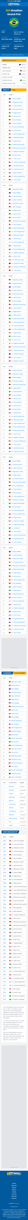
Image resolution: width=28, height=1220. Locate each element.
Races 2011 (8, 55)
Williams (11, 815)
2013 (4, 862)
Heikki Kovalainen (19, 151)
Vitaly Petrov (17, 130)
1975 (4, 992)
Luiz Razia (16, 528)
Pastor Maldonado (19, 176)
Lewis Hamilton (17, 173)
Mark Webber (17, 99)
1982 (4, 968)
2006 (4, 883)
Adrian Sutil (17, 116)
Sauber (11, 808)
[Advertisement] (14, 652)
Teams (14, 1192)
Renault (11, 800)
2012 (4, 865)
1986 (4, 953)
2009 (4, 872)
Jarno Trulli (16, 158)
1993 (4, 929)
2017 (4, 848)
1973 (4, 999)
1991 (4, 936)
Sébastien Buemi (18, 137)
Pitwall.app (16, 1203)
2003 (4, 893)
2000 (4, 904)
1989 (4, 943)
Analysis (14, 1198)
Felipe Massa (17, 113)
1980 (4, 975)
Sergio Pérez (17, 141)
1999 (4, 908)
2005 (4, 886)
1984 (4, 960)
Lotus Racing (13, 818)
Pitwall (3, 55)
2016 (4, 851)
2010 (4, 869)
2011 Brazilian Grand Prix (18, 55)
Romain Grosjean (18, 500)
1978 (4, 982)
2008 (4, 876)
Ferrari (11, 793)
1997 (4, 915)
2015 (4, 855)
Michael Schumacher (19, 148)
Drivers (14, 1190)
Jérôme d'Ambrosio (20, 162)
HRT (10, 822)
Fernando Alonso (18, 109)
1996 (4, 918)
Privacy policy (14, 1206)
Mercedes (12, 797)
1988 (4, 946)
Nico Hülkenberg (18, 486)
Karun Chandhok (16, 777)
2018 (4, 844)
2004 (4, 890)
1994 (4, 925)
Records (14, 1196)
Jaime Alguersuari (19, 134)
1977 (4, 985)
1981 (4, 971)
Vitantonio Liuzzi (19, 169)
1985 (4, 957)
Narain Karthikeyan (17, 770)
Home (14, 1183)
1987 (4, 950)
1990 (4, 939)
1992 (4, 932)
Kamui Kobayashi (18, 127)
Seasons (14, 1185)
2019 (4, 841)
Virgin (10, 825)
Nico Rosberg (17, 120)
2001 (4, 901)
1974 (4, 996)
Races (14, 1187)
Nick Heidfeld (15, 717)
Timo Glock (17, 180)
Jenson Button (17, 106)
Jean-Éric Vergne (18, 521)
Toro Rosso (12, 811)
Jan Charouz (18, 542)
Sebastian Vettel (18, 102)
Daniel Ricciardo (19, 166)
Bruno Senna (17, 155)
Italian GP (10, 1)
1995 (4, 922)
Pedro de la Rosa (16, 749)
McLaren (11, 790)
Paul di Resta (17, 123)
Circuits (14, 1194)
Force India (12, 804)
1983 (4, 964)
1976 (4, 989)
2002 (4, 897)
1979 (4, 978)
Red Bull (11, 786)
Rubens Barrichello (18, 144)
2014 (4, 858)
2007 (4, 879)
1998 (4, 911)
